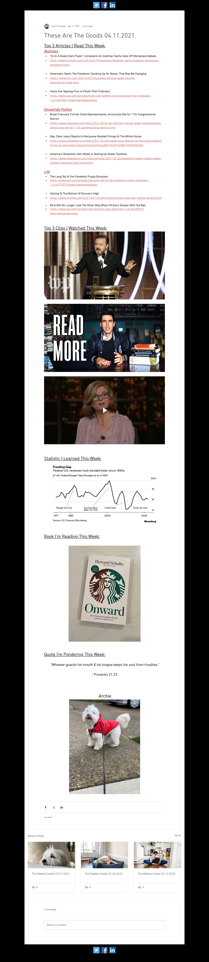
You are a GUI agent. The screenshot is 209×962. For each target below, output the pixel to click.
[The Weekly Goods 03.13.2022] (157, 855)
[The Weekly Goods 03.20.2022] (104, 855)
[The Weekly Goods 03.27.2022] (51, 855)
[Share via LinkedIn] (61, 807)
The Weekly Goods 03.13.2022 (157, 874)
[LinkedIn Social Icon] (112, 5)
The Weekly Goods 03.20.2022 (104, 874)
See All (178, 835)
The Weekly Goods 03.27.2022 (51, 874)
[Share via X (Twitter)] (53, 807)
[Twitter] (96, 5)
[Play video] (104, 265)
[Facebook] (104, 5)
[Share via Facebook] (45, 807)
